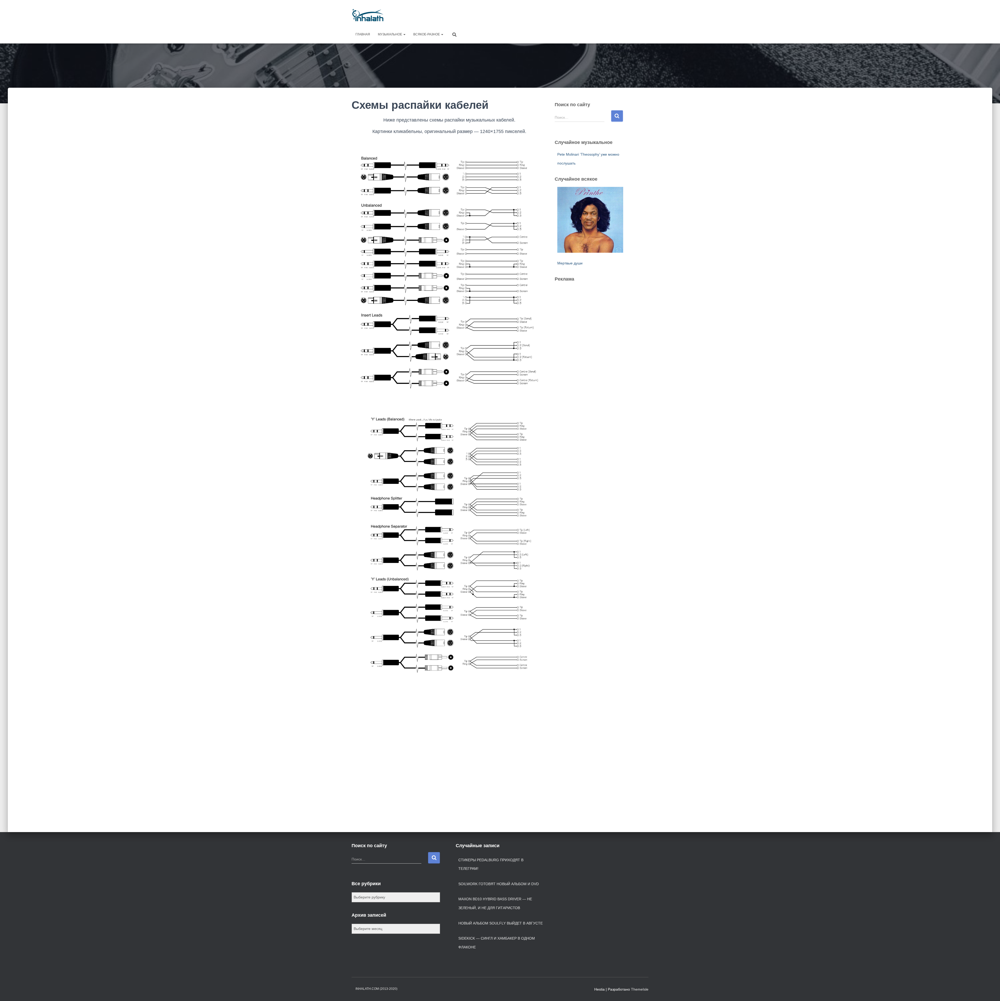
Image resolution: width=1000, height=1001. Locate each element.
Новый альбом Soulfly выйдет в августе (500, 923)
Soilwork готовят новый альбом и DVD (498, 884)
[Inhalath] (368, 15)
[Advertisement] (553, 14)
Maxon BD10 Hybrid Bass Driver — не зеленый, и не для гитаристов (495, 903)
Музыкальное (390, 34)
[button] (404, 34)
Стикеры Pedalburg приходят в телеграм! (490, 864)
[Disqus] (449, 757)
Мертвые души (570, 263)
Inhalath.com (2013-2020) (376, 989)
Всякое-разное (427, 34)
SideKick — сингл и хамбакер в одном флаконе (496, 942)
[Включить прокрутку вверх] (989, 990)
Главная (362, 34)
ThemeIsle (639, 989)
